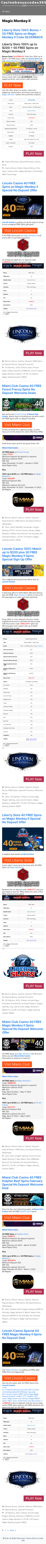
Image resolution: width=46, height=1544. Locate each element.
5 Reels (24, 367)
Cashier (21, 361)
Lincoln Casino (8, 222)
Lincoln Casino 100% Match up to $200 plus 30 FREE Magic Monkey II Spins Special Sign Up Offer (21, 554)
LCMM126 (6, 1403)
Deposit (28, 361)
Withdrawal (6, 524)
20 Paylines (10, 367)
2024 (18, 367)
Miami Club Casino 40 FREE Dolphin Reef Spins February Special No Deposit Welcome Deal (22, 1183)
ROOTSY (11, 1107)
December (27, 527)
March (19, 374)
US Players (33, 374)
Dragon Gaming (13, 371)
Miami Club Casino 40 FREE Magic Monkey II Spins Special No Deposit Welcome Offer (22, 1027)
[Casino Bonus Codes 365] (23, 4)
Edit (3, 748)
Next (13, 1530)
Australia (5, 1003)
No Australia (34, 533)
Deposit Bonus (29, 168)
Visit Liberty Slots (18, 860)
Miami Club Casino (10, 448)
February (5, 1312)
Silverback (37, 171)
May (18, 1159)
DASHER (11, 478)
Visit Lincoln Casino (19, 230)
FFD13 (10, 454)
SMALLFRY (25, 624)
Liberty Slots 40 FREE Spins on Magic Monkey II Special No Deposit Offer (22, 818)
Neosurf (24, 533)
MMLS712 (31, 889)
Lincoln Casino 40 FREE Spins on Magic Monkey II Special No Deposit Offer (20, 186)
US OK (25, 374)
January (31, 530)
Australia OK (15, 1003)
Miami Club (15, 533)
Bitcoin (8, 361)
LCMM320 (6, 262)
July (17, 800)
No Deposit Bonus (9, 364)
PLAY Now (12, 85)
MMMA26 (12, 1083)
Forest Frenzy (20, 414)
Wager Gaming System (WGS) (14, 377)
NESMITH (12, 1260)
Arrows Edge (33, 797)
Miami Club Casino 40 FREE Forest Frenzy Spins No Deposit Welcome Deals (21, 389)
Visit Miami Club (17, 425)
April (30, 367)
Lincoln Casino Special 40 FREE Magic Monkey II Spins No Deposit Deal (22, 1334)
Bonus (14, 361)
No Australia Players (29, 1162)
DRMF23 (11, 1236)
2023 (7, 527)
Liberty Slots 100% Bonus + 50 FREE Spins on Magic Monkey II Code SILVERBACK (22, 33)
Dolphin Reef (25, 1211)
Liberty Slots (33, 59)
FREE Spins (37, 361)
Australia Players (29, 1003)
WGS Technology (9, 174)
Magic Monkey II (12, 61)
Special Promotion (25, 364)
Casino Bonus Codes (13, 168)
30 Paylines (15, 797)
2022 (18, 1000)
